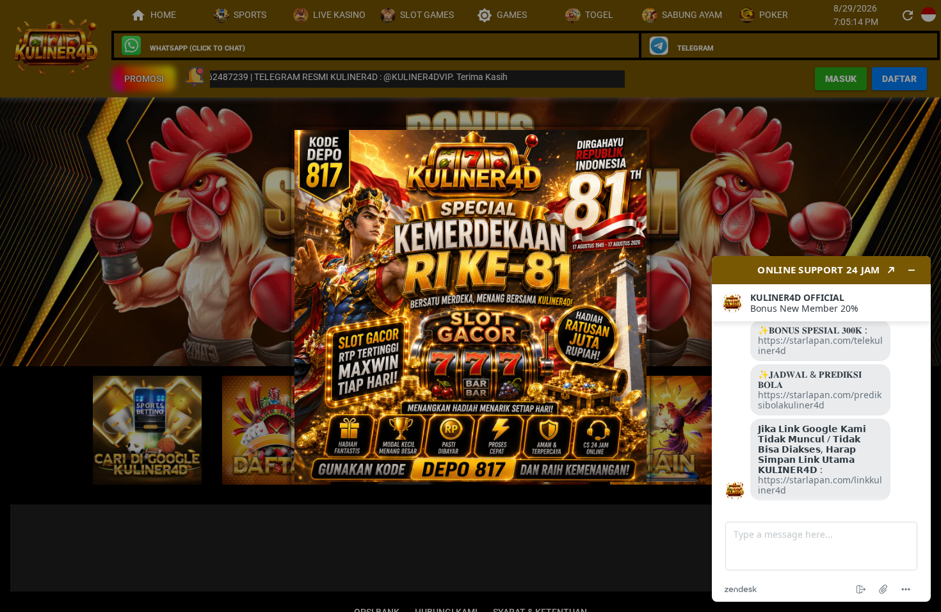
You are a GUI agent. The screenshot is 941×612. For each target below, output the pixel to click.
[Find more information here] (821, 429)
